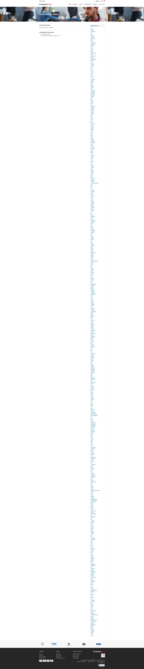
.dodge (92, 323)
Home (70, 4)
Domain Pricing (76, 655)
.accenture (93, 31)
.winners (92, 619)
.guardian (93, 372)
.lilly (91, 437)
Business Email (76, 656)
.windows (93, 222)
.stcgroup (93, 568)
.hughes (92, 386)
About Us (41, 653)
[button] (42, 1)
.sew (92, 194)
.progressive (93, 513)
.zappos (92, 632)
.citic (92, 74)
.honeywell (93, 382)
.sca (91, 187)
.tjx (91, 585)
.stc (91, 567)
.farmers (92, 337)
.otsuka (92, 167)
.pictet (92, 173)
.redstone (93, 178)
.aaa (91, 235)
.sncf (92, 197)
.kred (92, 125)
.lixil (91, 443)
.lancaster (93, 427)
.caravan (92, 64)
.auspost (92, 272)
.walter (92, 217)
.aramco (92, 269)
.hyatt (92, 388)
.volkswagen (93, 610)
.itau (91, 401)
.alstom (92, 259)
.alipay (92, 255)
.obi (91, 493)
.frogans (92, 96)
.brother (92, 60)
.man (92, 451)
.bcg (91, 276)
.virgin (92, 606)
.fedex (92, 339)
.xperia (92, 627)
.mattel (92, 454)
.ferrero (92, 341)
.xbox (92, 226)
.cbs (91, 298)
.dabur (92, 80)
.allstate (92, 256)
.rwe (91, 529)
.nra (91, 162)
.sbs (91, 536)
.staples (92, 561)
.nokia (92, 489)
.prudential (93, 516)
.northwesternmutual (95, 490)
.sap (91, 184)
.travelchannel (94, 590)
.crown (92, 76)
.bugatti (92, 291)
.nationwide (93, 476)
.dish (92, 321)
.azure (92, 41)
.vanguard (93, 600)
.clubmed (93, 308)
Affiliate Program (42, 658)
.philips (92, 170)
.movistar (93, 468)
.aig (91, 34)
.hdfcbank (93, 378)
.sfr (91, 546)
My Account (101, 4)
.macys (92, 450)
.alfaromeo (93, 252)
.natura (92, 477)
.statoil (92, 204)
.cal (91, 61)
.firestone (93, 346)
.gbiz (92, 97)
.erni (92, 89)
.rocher (92, 526)
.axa (91, 40)
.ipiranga (92, 398)
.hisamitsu (93, 379)
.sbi (91, 535)
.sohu (92, 198)
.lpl (91, 445)
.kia (91, 418)
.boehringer (93, 284)
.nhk (91, 158)
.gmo (92, 103)
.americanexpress (94, 261)
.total (92, 587)
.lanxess (92, 432)
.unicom (92, 597)
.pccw (92, 503)
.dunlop (92, 324)
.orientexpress (94, 499)
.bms (92, 281)
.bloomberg (93, 53)
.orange (92, 497)
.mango (92, 139)
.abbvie (92, 239)
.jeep (92, 408)
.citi (91, 307)
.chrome (92, 71)
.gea (91, 363)
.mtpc (92, 151)
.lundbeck (93, 448)
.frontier (92, 354)
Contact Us (41, 655)
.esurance (93, 330)
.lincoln (92, 438)
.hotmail (92, 113)
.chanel (92, 300)
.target (92, 575)
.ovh (91, 168)
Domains (75, 4)
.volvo (92, 611)
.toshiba (92, 210)
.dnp (92, 83)
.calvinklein (93, 292)
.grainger (93, 370)
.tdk (91, 578)
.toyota (92, 588)
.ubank (92, 594)
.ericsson (92, 328)
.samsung (93, 180)
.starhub (92, 203)
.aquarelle (93, 38)
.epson (92, 87)
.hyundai (92, 389)
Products (95, 4)
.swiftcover (93, 571)
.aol (91, 266)
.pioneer (92, 507)
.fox (91, 352)
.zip (91, 233)
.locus (92, 444)
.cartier (92, 66)
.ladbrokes (93, 424)
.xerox (92, 227)
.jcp (91, 406)
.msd (92, 470)
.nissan (92, 161)
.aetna (92, 243)
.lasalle (92, 128)
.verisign (92, 601)
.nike (92, 484)
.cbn (91, 67)
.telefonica (93, 581)
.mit (91, 463)
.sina (92, 554)
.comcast (92, 310)
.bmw (92, 54)
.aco (91, 240)
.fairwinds (93, 336)
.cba (91, 295)
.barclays (92, 44)
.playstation (93, 510)
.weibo (92, 617)
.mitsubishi (93, 464)
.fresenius (93, 353)
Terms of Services (100, 661)
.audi (92, 271)
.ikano (92, 392)
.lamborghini (93, 425)
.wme (92, 223)
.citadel (92, 305)
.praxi (92, 175)
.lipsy (92, 441)
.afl (91, 32)
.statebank (93, 564)
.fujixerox (93, 357)
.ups (91, 598)
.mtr (91, 471)
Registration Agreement (81, 661)
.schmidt (92, 190)
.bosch (92, 287)
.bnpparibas (93, 56)
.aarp (92, 236)
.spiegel (92, 201)
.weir (92, 219)
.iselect (92, 399)
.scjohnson (93, 539)
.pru (91, 515)
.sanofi (92, 533)
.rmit (92, 525)
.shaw (92, 551)
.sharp (92, 549)
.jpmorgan (93, 409)
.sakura (92, 532)
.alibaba (92, 253)
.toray (92, 209)
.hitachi (92, 110)
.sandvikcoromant (94, 183)
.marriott (92, 141)
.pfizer (92, 505)
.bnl (91, 282)
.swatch (92, 570)
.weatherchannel (94, 614)
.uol (91, 213)
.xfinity (92, 623)
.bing (92, 51)
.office (92, 494)
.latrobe (92, 129)
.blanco (92, 279)
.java (92, 119)
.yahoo (92, 629)
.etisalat (92, 331)
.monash (92, 147)
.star (92, 562)
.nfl (91, 483)
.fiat (91, 343)
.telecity (92, 580)
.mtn (92, 149)
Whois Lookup (58, 655)
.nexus (92, 157)
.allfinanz (92, 35)
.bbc (91, 47)
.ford (92, 350)
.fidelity (92, 344)
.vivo (92, 609)
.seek (92, 542)
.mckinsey (93, 458)
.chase (92, 301)
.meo (92, 460)
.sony (92, 200)
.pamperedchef (94, 500)
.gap (91, 362)
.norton (92, 492)
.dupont (92, 326)
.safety (92, 531)
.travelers (93, 591)
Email (80, 4)
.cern (92, 69)
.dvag (92, 84)
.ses (91, 544)
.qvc (91, 519)
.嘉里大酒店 (93, 624)
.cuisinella (93, 79)
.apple (92, 268)
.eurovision (93, 90)
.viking (92, 604)
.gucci (92, 373)
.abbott (92, 30)
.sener (92, 193)
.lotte (92, 135)
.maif (92, 138)
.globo (92, 100)
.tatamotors (93, 577)
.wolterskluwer (94, 620)
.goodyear (93, 369)
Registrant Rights (91, 661)
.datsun (92, 82)
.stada (92, 559)
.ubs (91, 596)
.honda (92, 112)
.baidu (92, 274)
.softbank (93, 558)
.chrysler (92, 304)
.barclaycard (93, 43)
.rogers (92, 528)
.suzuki (92, 206)
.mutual (92, 473)
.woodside (93, 622)
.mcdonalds (93, 457)
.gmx (92, 105)
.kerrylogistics (94, 414)
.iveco (92, 404)
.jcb (91, 121)
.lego (92, 434)
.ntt (91, 164)
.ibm (91, 115)
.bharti (92, 50)
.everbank (93, 92)
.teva (92, 583)
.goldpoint (93, 106)
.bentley (92, 278)
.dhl (91, 318)
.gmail (92, 102)
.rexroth (92, 522)
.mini (92, 144)
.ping (92, 506)
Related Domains (94, 25)
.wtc (91, 224)
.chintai (92, 302)
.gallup (92, 360)
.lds (91, 131)
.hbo (92, 375)
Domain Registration (77, 653)
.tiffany (92, 584)
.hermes (92, 109)
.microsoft (93, 142)
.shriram (92, 196)
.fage (92, 334)
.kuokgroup (93, 422)
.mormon (93, 148)
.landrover (93, 431)
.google (92, 108)
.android (92, 37)
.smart (92, 557)
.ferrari (92, 340)
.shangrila (93, 548)
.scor (92, 541)
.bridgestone (93, 58)
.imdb (92, 393)
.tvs (91, 593)
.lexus (92, 435)
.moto (92, 467)
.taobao (92, 574)
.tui (91, 212)
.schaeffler (93, 538)
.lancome (92, 429)
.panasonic (93, 502)
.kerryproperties (94, 415)
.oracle (92, 165)
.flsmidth (92, 95)
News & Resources (42, 656)
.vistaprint (93, 216)
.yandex (92, 229)
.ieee (92, 391)
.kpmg (92, 421)
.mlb (91, 466)
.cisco (92, 73)
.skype (92, 555)
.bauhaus (93, 45)
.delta (92, 317)
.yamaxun (93, 630)
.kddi (92, 122)
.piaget (92, 171)
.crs (91, 77)
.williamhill (93, 220)
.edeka (92, 327)
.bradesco (93, 289)
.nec (91, 154)
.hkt (91, 380)
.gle (91, 99)
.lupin (92, 136)
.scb (91, 188)
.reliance (92, 520)
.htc (91, 385)
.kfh (91, 417)
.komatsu (93, 123)
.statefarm (93, 565)
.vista (92, 214)
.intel (92, 395)
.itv (91, 402)
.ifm (91, 116)
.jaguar (92, 405)
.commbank (93, 311)
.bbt (91, 275)
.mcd (92, 455)
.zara (92, 633)
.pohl (92, 174)
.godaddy (93, 367)
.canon (92, 63)
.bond (92, 57)
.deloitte (92, 315)
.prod (92, 177)
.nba (91, 479)
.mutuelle (93, 474)
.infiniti (92, 118)
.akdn (92, 250)
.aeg (91, 242)
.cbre (92, 297)
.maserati (93, 453)
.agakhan (93, 245)
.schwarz (92, 191)
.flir (91, 349)
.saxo (92, 186)
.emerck (92, 86)
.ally (91, 258)
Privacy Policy (102, 662)
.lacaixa (92, 126)
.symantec (93, 572)
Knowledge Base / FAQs (60, 658)
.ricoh (92, 523)
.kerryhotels (93, 412)
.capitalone (93, 294)
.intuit (92, 396)
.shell (92, 552)
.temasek (92, 207)
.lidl (91, 134)
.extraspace (93, 333)
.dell (91, 314)
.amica (92, 263)
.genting (92, 365)
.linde (92, 440)
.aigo (92, 246)
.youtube (92, 232)
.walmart (92, 613)
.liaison (92, 132)
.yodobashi (93, 230)
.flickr (92, 347)
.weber (92, 616)
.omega (92, 496)
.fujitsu (92, 356)
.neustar (92, 155)
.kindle (92, 419)
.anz (91, 265)
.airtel (92, 249)
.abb (91, 28)
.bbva (92, 48)
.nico (92, 159)
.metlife (92, 461)
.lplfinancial (93, 447)
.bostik (92, 288)
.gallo (92, 359)
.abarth (92, 237)
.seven (92, 545)
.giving (92, 366)
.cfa (91, 70)
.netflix (92, 480)
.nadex (92, 152)
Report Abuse (58, 656)
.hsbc (92, 383)
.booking (92, 285)
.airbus (92, 248)
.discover (92, 320)
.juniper (92, 411)
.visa (91, 607)
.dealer (92, 313)
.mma (92, 145)
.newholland (93, 481)
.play (92, 509)
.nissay (92, 487)
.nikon (92, 486)
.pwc (92, 518)
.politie (92, 512)
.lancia (92, 428)
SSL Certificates (87, 4)
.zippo (92, 635)
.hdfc (92, 376)
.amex (92, 262)
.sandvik (92, 181)
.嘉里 (92, 626)
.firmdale (92, 93)
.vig (91, 603)
